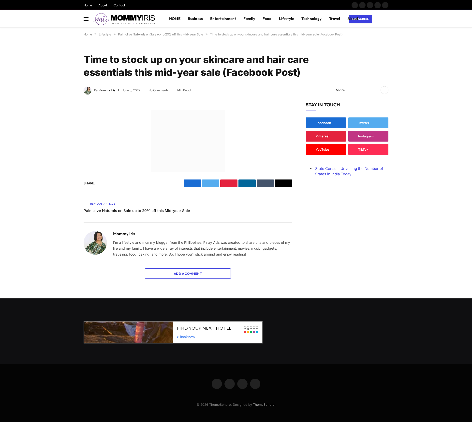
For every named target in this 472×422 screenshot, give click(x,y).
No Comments (158, 90)
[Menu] (86, 18)
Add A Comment (188, 274)
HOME (174, 18)
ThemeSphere (264, 404)
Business (195, 18)
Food (267, 18)
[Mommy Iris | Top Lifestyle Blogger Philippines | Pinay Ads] (124, 19)
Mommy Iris (107, 90)
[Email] (66, 176)
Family (249, 18)
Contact (119, 5)
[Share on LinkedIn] (375, 90)
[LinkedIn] (66, 151)
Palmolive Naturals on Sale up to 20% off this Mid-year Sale (137, 210)
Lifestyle (286, 18)
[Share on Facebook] (351, 90)
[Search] (386, 18)
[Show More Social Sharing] (384, 90)
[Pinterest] (66, 164)
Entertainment (223, 18)
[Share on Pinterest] (367, 90)
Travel (334, 18)
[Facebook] (66, 126)
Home (88, 5)
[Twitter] (66, 139)
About (102, 5)
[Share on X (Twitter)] (359, 90)
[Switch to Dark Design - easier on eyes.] (379, 19)
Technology (311, 18)
